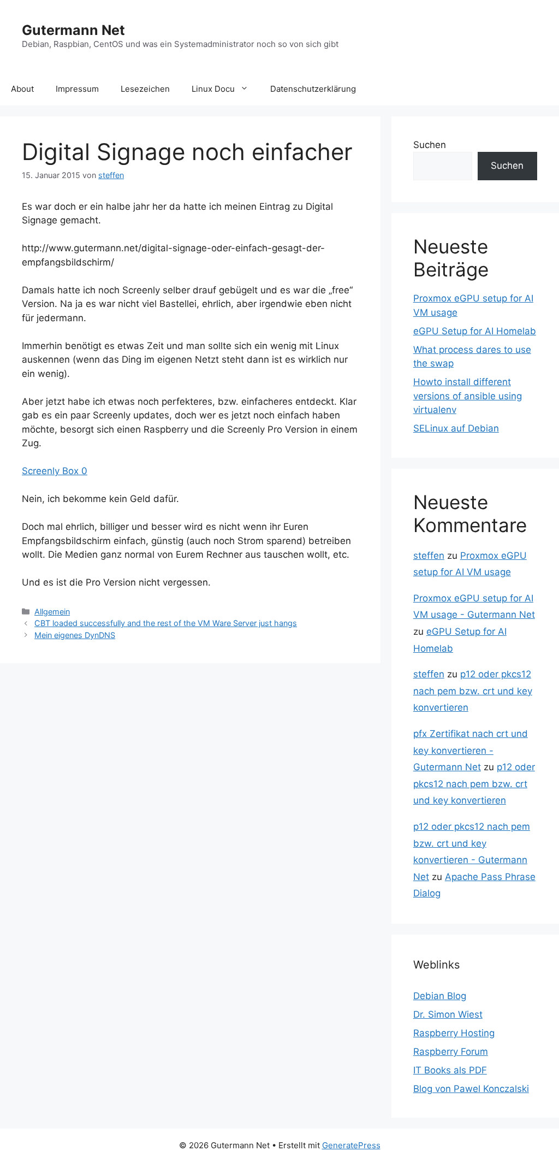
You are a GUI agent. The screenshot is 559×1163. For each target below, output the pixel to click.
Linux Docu (213, 89)
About (22, 89)
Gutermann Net (73, 30)
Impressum (77, 89)
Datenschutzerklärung (313, 89)
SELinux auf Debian (456, 428)
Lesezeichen (145, 89)
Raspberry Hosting (454, 1033)
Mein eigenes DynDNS (74, 635)
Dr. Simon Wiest (448, 1014)
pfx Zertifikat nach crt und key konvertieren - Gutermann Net (470, 750)
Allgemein (52, 611)
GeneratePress (351, 1145)
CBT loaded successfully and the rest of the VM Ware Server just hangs (165, 623)
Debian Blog (439, 995)
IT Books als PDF (450, 1070)
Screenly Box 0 (54, 470)
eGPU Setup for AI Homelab (474, 331)
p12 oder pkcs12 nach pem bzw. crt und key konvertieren (472, 691)
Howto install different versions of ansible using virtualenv (467, 395)
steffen (428, 555)
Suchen (429, 144)
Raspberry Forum (450, 1051)
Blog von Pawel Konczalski (471, 1088)
